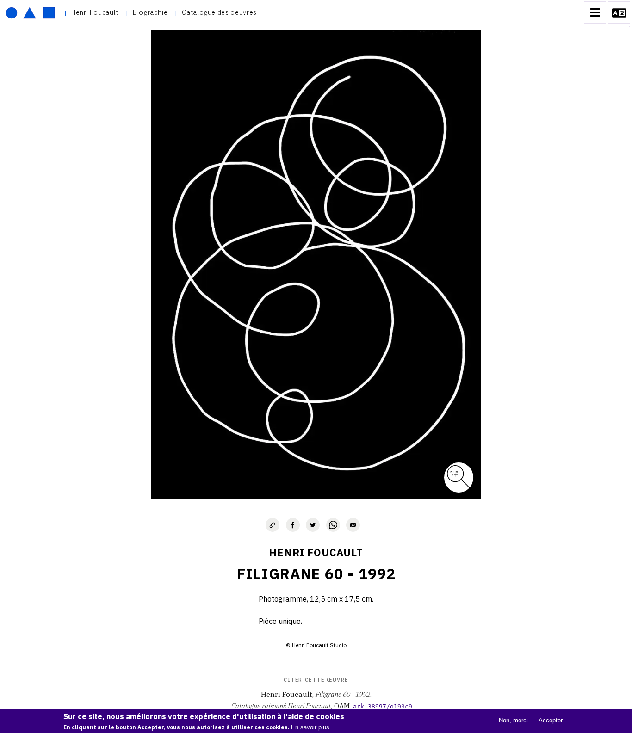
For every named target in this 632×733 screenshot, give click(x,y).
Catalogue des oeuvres (219, 12)
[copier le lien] (272, 525)
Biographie (150, 12)
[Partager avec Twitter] (313, 525)
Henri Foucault (94, 12)
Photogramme (283, 599)
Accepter (551, 720)
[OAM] (30, 12)
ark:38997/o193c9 (382, 706)
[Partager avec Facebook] (293, 525)
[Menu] (595, 12)
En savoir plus (310, 727)
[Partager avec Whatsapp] (333, 525)
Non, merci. (514, 720)
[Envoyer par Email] (353, 525)
